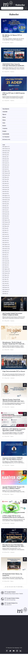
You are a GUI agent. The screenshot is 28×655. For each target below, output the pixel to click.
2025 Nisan (5, 179)
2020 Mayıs (5, 291)
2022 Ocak (5, 258)
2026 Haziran (6, 150)
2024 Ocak (5, 209)
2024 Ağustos (6, 195)
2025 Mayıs (5, 177)
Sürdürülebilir (5, 134)
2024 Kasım (5, 189)
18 (18, 586)
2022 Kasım (5, 238)
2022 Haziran (6, 248)
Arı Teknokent (5, 136)
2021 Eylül (5, 267)
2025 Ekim (5, 167)
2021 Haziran (6, 273)
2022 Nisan (5, 252)
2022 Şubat (5, 256)
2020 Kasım (5, 287)
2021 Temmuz (6, 271)
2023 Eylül (5, 218)
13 (9, 586)
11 (5, 586)
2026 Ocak (5, 160)
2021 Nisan (5, 277)
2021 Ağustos (6, 269)
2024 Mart (5, 205)
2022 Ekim (5, 240)
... (4, 586)
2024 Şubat (5, 207)
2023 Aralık (5, 211)
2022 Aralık (5, 236)
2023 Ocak (5, 234)
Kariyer (4, 125)
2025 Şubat (5, 183)
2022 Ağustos (6, 244)
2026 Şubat (5, 158)
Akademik (4, 111)
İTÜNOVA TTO (6, 139)
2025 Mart (5, 181)
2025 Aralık (5, 162)
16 (14, 586)
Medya (4, 120)
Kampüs (4, 131)
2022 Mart (5, 254)
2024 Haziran (6, 199)
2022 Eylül (5, 242)
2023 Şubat (5, 232)
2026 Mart (5, 156)
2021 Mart (5, 279)
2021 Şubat (5, 281)
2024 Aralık (5, 187)
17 (16, 586)
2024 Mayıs (5, 201)
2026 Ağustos (6, 146)
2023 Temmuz (6, 222)
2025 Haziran (6, 175)
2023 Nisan (5, 228)
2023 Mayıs (5, 226)
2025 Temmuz (6, 173)
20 (21, 586)
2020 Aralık (5, 285)
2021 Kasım (5, 262)
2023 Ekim (5, 216)
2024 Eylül (5, 193)
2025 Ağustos (6, 171)
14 (11, 586)
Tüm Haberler (5, 108)
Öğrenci (4, 114)
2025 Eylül (5, 169)
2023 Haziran (6, 224)
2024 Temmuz (6, 197)
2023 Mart (5, 230)
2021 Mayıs (5, 275)
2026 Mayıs (5, 152)
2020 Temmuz (5, 289)
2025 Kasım (5, 165)
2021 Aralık (5, 260)
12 (7, 586)
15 (12, 586)
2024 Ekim (5, 191)
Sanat (3, 122)
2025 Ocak (5, 185)
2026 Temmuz (6, 148)
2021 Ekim (5, 264)
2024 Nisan (5, 203)
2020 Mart (5, 293)
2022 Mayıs (5, 250)
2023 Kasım (5, 213)
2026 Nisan (5, 154)
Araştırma (4, 128)
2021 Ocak (5, 283)
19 (19, 586)
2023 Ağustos (6, 220)
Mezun (4, 117)
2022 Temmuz (5, 246)
